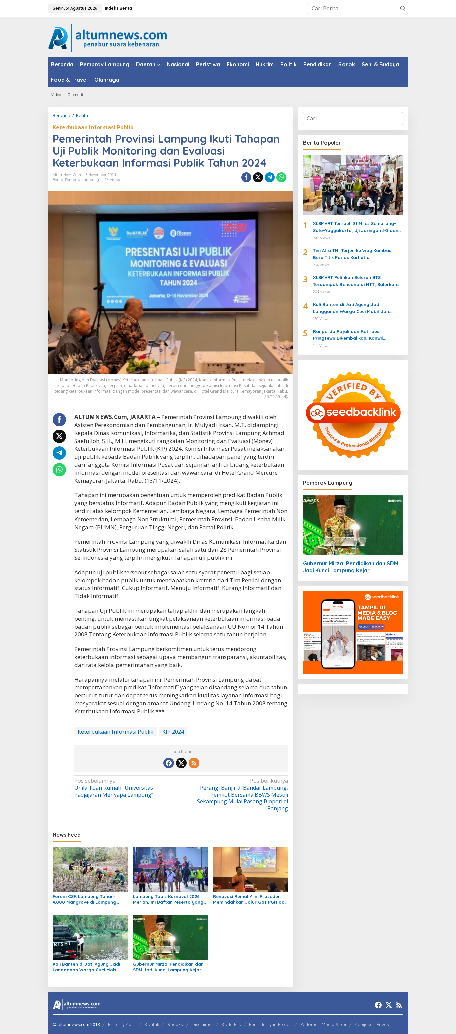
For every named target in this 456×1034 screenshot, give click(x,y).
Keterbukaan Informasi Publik (93, 127)
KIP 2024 (173, 731)
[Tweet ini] (258, 177)
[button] (402, 8)
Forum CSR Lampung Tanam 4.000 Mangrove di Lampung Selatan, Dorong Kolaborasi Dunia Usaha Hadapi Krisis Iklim (87, 899)
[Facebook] (168, 763)
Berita (58, 179)
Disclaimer (202, 1024)
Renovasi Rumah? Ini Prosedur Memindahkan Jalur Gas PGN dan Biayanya (250, 899)
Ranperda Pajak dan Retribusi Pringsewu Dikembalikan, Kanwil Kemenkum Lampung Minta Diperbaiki (354, 335)
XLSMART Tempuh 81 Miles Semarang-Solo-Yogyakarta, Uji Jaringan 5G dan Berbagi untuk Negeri (355, 227)
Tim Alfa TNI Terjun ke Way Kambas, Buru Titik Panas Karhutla (353, 254)
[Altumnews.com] (108, 37)
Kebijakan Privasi (372, 1024)
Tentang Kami (121, 1024)
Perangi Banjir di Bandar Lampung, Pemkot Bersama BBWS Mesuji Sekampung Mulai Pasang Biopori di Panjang (242, 794)
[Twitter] (181, 763)
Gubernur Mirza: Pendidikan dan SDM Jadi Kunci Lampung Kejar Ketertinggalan (168, 967)
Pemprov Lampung (82, 179)
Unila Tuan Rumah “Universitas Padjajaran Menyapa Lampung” (113, 787)
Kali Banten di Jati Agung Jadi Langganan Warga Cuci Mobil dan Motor (86, 967)
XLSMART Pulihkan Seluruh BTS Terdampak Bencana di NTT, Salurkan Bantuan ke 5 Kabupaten (355, 281)
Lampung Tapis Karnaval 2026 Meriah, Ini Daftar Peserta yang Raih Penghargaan (168, 899)
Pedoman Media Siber (323, 1024)
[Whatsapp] (281, 177)
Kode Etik (231, 1024)
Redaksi (175, 1024)
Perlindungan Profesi (270, 1024)
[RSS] (194, 763)
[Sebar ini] (246, 177)
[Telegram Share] (270, 177)
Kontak (151, 1024)
